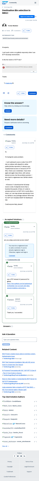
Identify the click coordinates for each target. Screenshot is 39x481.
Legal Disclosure (29, 466)
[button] (23, 30)
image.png (9, 83)
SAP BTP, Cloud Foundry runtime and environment (15, 38)
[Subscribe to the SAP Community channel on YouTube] (21, 456)
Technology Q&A (8, 7)
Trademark (10, 471)
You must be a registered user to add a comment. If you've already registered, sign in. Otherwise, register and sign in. (18, 249)
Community (13, 2)
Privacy (10, 461)
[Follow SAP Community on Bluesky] (18, 456)
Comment (32, 93)
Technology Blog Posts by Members (15, 375)
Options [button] (35, 16)
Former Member (13, 25)
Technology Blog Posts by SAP (13, 383)
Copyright (10, 466)
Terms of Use (29, 461)
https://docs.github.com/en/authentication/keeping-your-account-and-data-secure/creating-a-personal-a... (19, 286)
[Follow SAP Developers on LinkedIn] (24, 456)
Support (29, 471)
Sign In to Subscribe (26, 16)
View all (4, 446)
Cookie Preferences (10, 476)
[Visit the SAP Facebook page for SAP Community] (14, 456)
